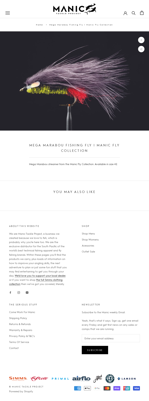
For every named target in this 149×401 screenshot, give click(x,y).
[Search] (134, 13)
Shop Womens (90, 239)
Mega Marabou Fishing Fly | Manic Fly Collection (81, 24)
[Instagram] (18, 292)
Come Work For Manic (22, 312)
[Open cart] (142, 13)
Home (39, 24)
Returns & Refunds (20, 324)
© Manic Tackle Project (26, 386)
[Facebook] (10, 292)
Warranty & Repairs (20, 330)
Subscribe (95, 350)
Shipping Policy (18, 318)
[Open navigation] (7, 13)
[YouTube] (27, 292)
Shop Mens (88, 233)
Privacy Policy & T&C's (22, 336)
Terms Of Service (19, 342)
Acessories (88, 245)
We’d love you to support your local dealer (40, 275)
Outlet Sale (88, 251)
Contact (14, 347)
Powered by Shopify (21, 391)
